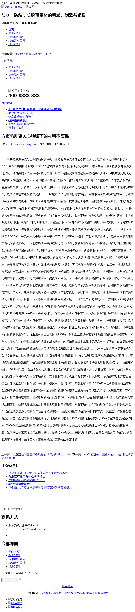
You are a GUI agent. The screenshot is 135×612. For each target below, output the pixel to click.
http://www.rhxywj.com (23, 144)
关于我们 (14, 33)
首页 (11, 29)
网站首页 (14, 551)
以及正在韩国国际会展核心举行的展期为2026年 (42, 454)
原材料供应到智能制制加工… (26, 480)
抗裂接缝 (85, 592)
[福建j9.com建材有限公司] (17, 6)
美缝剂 (45, 592)
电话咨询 (16, 607)
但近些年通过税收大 (21, 124)
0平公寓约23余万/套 (20, 113)
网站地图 (67, 586)
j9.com (19, 53)
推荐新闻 (7, 102)
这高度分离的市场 (19, 116)
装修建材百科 (16, 40)
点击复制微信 (10, 579)
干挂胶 (96, 592)
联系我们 (14, 44)
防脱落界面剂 (70, 592)
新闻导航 (7, 60)
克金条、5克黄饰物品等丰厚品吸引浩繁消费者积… (40, 487)
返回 (49, 53)
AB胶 (104, 592)
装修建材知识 (16, 36)
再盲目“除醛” (16, 127)
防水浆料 (56, 592)
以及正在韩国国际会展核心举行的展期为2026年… (39, 472)
